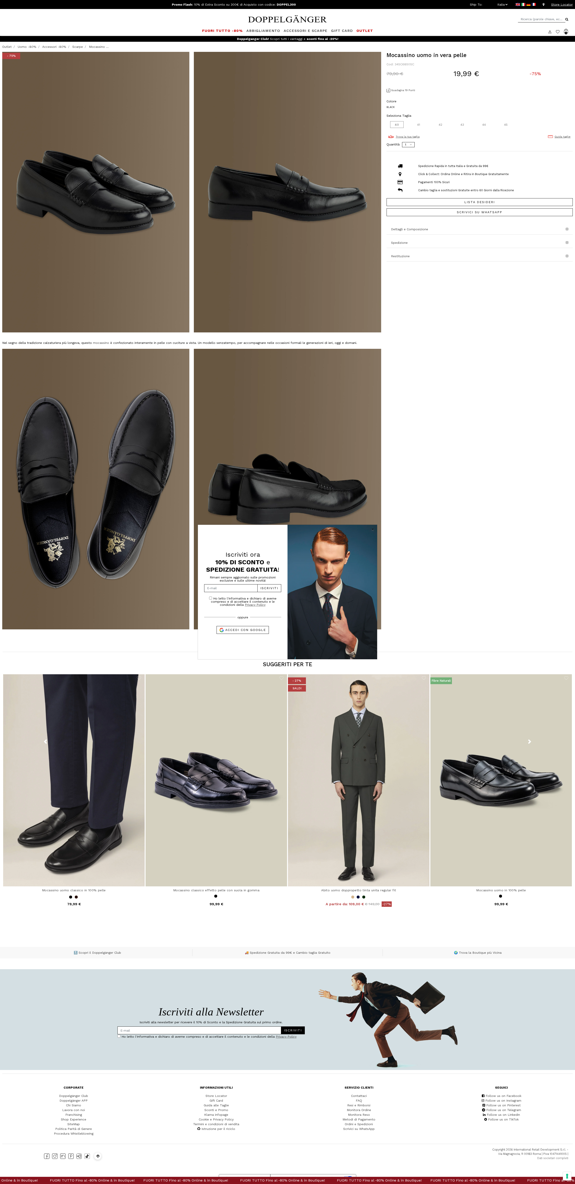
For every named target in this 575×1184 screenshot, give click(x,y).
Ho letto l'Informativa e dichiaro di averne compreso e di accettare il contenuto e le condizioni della (243, 601)
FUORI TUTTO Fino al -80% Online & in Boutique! (107, 1180)
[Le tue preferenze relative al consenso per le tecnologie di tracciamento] (567, 1176)
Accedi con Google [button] (245, 630)
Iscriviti (269, 588)
